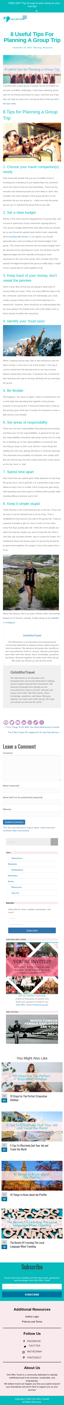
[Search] (54, 842)
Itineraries (12, 875)
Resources (48, 47)
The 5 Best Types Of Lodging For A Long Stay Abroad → (34, 732)
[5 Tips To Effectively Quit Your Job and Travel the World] (32, 1133)
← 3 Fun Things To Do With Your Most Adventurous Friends (31, 727)
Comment (8, 753)
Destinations (17, 870)
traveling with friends (18, 236)
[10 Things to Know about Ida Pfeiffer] (32, 1181)
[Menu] (24, 17)
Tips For (15, 893)
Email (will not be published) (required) (23, 797)
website (55, 618)
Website (7, 809)
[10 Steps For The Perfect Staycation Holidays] (32, 1084)
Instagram (10, 622)
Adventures (16, 858)
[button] (32, 5)
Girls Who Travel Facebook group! (32, 1005)
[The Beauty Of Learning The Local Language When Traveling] (32, 1230)
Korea (11, 881)
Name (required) (11, 785)
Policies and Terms (32, 1321)
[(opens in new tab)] (32, 1029)
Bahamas (12, 864)
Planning (37, 47)
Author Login (32, 1316)
